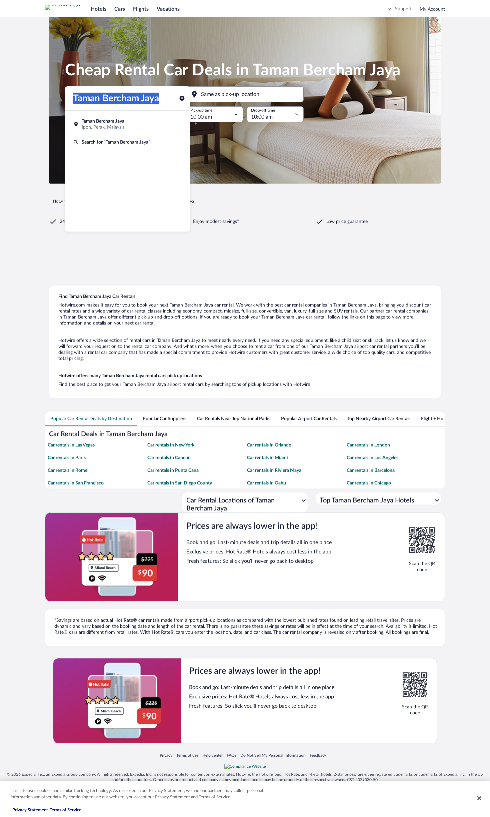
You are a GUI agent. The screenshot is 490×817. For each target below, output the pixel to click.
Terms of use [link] (187, 755)
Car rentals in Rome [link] (67, 470)
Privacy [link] (166, 755)
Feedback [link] (318, 755)
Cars (119, 9)
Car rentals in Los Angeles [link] (372, 457)
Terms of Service (65, 810)
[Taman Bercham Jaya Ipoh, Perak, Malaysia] (127, 124)
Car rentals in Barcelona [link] (371, 470)
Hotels (98, 9)
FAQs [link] (231, 755)
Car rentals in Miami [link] (267, 457)
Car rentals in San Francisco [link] (76, 483)
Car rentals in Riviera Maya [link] (274, 470)
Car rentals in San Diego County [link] (179, 483)
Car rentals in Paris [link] (67, 457)
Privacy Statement (30, 810)
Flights (141, 9)
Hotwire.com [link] (64, 201)
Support (403, 9)
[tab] (91, 418)
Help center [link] (212, 755)
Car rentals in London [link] (368, 445)
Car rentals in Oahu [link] (266, 483)
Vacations (168, 9)
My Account (432, 9)
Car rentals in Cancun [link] (169, 457)
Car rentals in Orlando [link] (269, 445)
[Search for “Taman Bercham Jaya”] (127, 142)
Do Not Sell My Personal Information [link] (273, 755)
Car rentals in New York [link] (170, 445)
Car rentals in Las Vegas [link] (71, 445)
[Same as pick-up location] (245, 94)
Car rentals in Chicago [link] (369, 483)
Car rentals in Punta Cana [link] (173, 470)
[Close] (479, 798)
